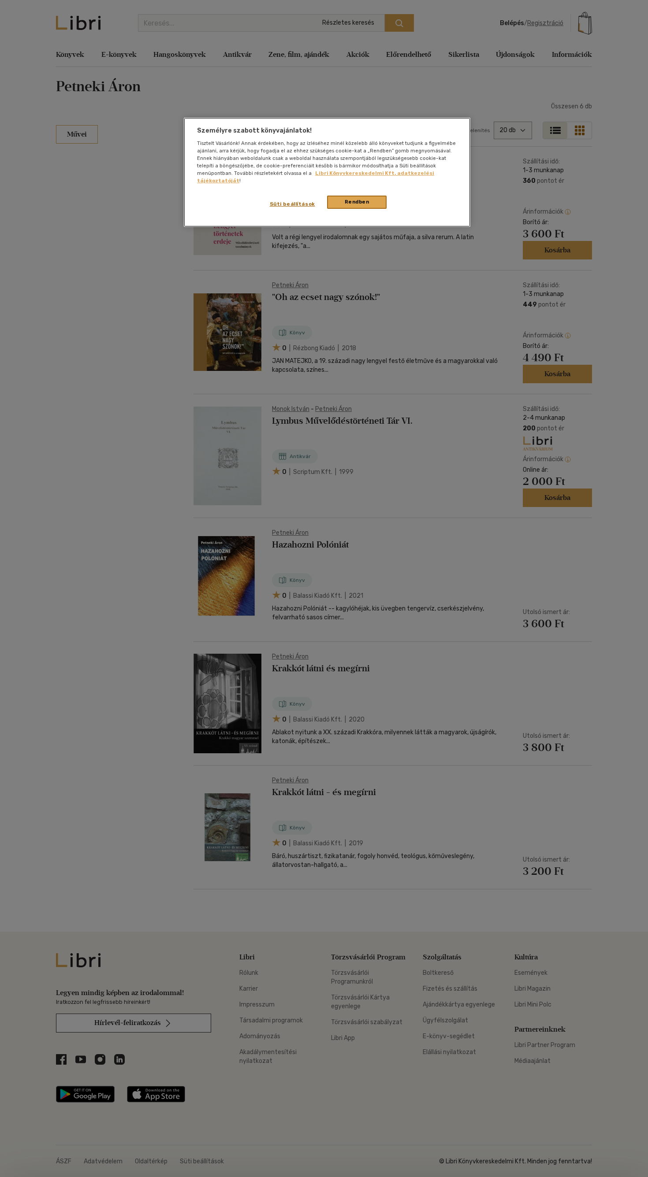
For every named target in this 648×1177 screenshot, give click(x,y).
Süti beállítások (292, 204)
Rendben (357, 202)
